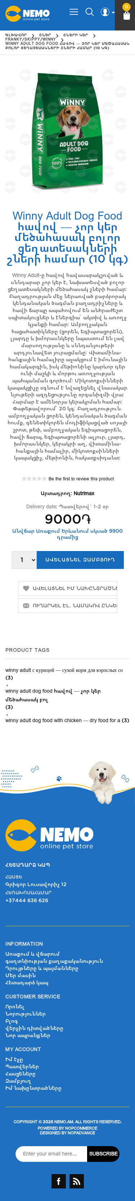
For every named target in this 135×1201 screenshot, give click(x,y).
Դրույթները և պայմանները (41, 968)
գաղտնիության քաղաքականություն (54, 961)
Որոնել (14, 1006)
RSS (76, 1181)
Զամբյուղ (18, 1081)
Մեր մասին (20, 975)
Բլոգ (11, 1021)
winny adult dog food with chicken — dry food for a (62, 720)
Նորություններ (25, 1014)
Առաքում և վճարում (32, 954)
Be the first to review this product (81, 479)
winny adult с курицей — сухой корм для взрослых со (64, 670)
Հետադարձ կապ (26, 982)
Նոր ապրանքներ (27, 1035)
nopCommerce (81, 1128)
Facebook (58, 1181)
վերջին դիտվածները (34, 1028)
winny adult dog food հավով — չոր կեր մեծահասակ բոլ (53, 695)
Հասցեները (20, 1074)
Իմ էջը (14, 1059)
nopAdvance (81, 1133)
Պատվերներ (22, 1066)
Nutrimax (84, 493)
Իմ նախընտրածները (33, 1088)
